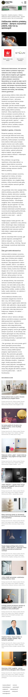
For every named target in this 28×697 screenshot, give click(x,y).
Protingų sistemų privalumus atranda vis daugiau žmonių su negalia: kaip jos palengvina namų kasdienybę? (13, 607)
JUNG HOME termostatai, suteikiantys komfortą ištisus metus (13, 578)
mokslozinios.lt (14, 689)
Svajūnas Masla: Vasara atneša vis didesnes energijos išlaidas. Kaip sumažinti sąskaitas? (12, 638)
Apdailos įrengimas (13, 15)
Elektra (20, 15)
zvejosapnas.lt (6, 691)
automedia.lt (16, 687)
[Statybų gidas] (7, 4)
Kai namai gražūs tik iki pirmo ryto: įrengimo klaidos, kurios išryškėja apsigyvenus (12, 426)
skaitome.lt (5, 689)
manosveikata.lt (6, 685)
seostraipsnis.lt (6, 693)
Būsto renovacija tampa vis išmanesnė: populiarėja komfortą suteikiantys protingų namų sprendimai (14, 516)
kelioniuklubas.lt (6, 687)
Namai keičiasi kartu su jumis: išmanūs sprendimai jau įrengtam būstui (13, 397)
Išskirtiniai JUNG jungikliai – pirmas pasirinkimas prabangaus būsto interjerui (13, 669)
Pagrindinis (4, 15)
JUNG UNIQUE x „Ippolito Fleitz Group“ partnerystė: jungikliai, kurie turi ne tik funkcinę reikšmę (13, 486)
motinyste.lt (15, 691)
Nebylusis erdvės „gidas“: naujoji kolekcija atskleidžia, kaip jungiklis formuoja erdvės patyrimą (14, 456)
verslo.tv (15, 685)
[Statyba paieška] (22, 3)
